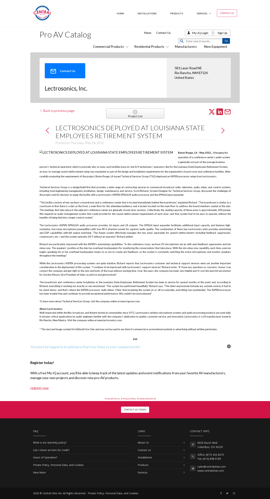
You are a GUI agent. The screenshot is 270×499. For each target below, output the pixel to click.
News (147, 32)
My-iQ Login (200, 33)
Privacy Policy (129, 398)
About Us (143, 442)
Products (176, 13)
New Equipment (215, 46)
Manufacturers (186, 46)
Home (120, 13)
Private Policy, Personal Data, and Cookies (58, 465)
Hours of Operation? (45, 457)
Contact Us (227, 13)
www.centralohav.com (210, 470)
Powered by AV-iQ (147, 398)
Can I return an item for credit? (51, 450)
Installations (147, 13)
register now (39, 388)
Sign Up (222, 33)
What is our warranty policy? (49, 442)
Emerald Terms (112, 398)
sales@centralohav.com (211, 466)
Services (202, 13)
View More (39, 472)
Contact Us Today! (135, 409)
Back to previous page (58, 111)
